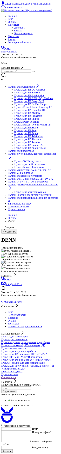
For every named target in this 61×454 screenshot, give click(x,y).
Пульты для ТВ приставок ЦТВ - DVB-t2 (24, 354)
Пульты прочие (9, 374)
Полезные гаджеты (11, 371)
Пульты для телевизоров (14, 336)
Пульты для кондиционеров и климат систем (26, 359)
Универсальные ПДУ (13, 368)
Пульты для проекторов (14, 339)
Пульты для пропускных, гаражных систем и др (27, 365)
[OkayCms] (7, 421)
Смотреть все (8, 377)
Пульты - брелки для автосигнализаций (23, 362)
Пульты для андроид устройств (18, 351)
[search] (33, 71)
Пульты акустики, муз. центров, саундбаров (25, 342)
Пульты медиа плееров (14, 348)
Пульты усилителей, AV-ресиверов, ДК (23, 345)
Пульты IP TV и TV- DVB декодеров (21, 357)
